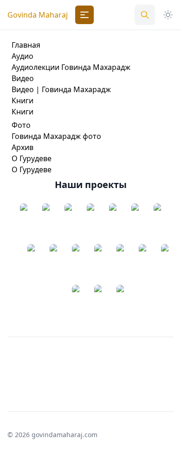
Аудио (22, 56)
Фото (21, 125)
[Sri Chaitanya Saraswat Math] (23, 223)
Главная (26, 45)
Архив (22, 147)
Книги (22, 100)
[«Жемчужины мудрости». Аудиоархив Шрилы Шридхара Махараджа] (68, 223)
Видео (23, 78)
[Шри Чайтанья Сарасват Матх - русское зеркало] (46, 223)
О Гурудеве (32, 158)
